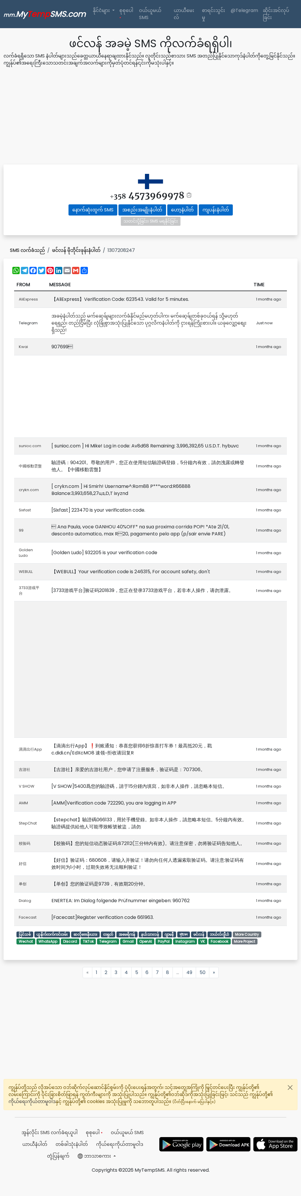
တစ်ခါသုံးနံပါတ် (72, 1144)
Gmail (128, 941)
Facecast (27, 917)
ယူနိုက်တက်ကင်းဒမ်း (52, 934)
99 (21, 530)
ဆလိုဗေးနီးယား (85, 934)
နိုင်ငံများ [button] (102, 10)
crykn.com (29, 490)
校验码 (24, 843)
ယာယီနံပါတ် (34, 1144)
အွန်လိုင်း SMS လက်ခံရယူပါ (49, 1132)
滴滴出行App (30, 749)
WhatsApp (48, 941)
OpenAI (145, 941)
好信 (22, 863)
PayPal (164, 941)
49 (189, 972)
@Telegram (244, 10)
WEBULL (26, 571)
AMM (23, 803)
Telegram (108, 941)
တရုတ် (108, 934)
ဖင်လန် (198, 934)
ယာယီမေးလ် (184, 14)
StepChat (28, 823)
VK (202, 941)
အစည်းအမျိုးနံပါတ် (142, 209)
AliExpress (28, 299)
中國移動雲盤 (30, 466)
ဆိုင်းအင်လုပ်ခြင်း (276, 14)
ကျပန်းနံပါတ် (216, 209)
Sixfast (25, 510)
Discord (70, 941)
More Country (247, 934)
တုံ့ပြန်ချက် (58, 1156)
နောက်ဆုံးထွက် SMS (92, 209)
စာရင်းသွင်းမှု (213, 14)
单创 (22, 884)
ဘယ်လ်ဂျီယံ (219, 934)
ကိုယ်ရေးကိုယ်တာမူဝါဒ (32, 1101)
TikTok (88, 941)
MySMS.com (45, 14)
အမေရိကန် (127, 934)
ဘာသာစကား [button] (97, 1156)
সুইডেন (184, 934)
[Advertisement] (150, 116)
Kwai (23, 347)
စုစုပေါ (126, 14)
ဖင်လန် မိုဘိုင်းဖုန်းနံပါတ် (76, 250)
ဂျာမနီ (169, 934)
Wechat (26, 941)
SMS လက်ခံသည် (27, 250)
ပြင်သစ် (25, 934)
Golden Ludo (26, 553)
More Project (244, 941)
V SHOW (26, 786)
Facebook (219, 941)
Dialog (25, 900)
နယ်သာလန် (150, 934)
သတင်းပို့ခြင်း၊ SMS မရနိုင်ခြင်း (150, 221)
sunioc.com (30, 446)
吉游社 (24, 769)
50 (202, 972)
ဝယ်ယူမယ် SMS (150, 14)
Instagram (185, 941)
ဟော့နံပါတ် (182, 209)
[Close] (290, 1087)
